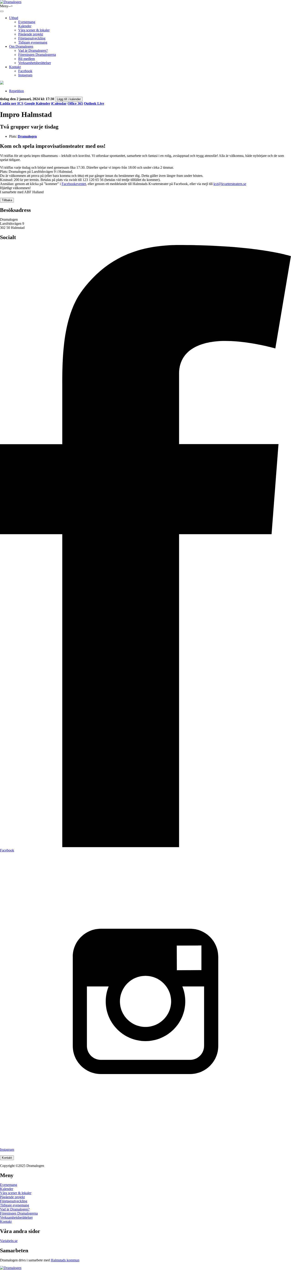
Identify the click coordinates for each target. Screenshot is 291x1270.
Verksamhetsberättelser (34, 63)
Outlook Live (94, 103)
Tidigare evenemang (32, 42)
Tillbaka (7, 200)
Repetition (16, 91)
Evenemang (26, 22)
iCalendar (59, 103)
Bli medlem (26, 59)
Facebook (25, 71)
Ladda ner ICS (11, 103)
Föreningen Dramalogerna (37, 55)
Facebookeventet (74, 184)
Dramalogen (27, 136)
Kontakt (15, 67)
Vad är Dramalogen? (33, 50)
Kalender (24, 26)
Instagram (25, 75)
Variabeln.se (9, 1241)
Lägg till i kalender (69, 99)
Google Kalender (37, 103)
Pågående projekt (30, 34)
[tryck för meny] (2, 11)
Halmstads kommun (65, 1260)
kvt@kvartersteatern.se (229, 184)
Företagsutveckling (31, 38)
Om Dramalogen (21, 46)
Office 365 (75, 103)
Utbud (13, 18)
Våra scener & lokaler (34, 30)
